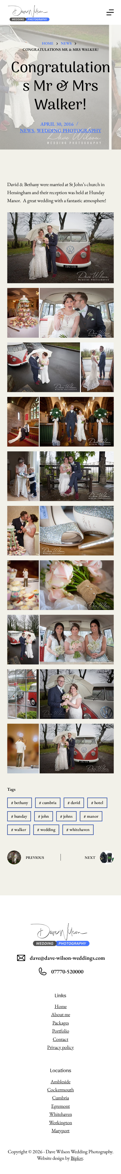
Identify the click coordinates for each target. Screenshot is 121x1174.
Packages (60, 1023)
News (27, 130)
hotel (97, 802)
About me (60, 1014)
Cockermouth (60, 1089)
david (74, 802)
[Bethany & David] (60, 247)
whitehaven (78, 829)
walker (18, 829)
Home (61, 1006)
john (43, 816)
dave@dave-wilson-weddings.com (67, 957)
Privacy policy (60, 1047)
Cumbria (60, 1097)
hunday (19, 816)
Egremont (60, 1106)
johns (66, 816)
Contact (60, 1039)
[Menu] (110, 12)
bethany (19, 802)
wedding (46, 829)
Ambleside (60, 1081)
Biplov (77, 1158)
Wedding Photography (69, 130)
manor (91, 816)
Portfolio (60, 1031)
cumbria (47, 802)
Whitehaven (60, 1114)
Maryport (60, 1130)
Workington (60, 1122)
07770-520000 (67, 971)
